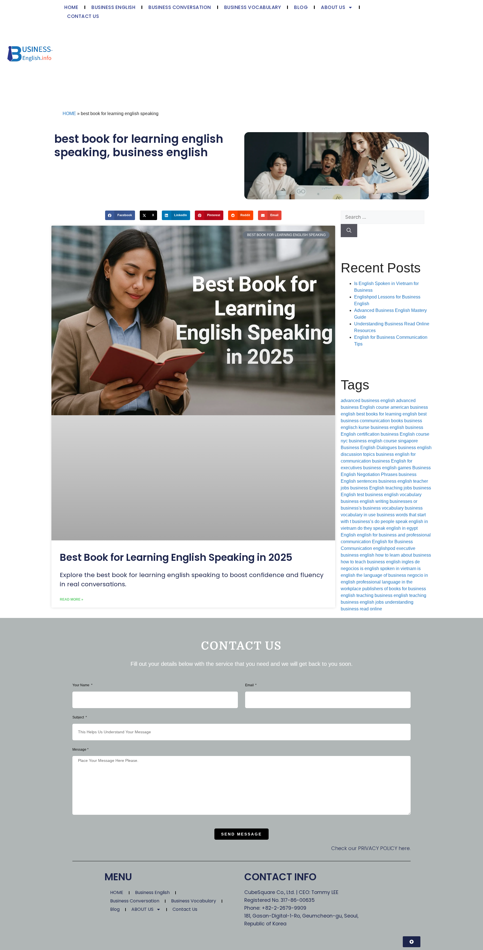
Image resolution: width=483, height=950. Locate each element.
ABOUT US (333, 7)
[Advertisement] (222, 63)
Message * (80, 749)
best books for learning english (386, 414)
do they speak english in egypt (387, 528)
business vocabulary (383, 508)
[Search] (349, 230)
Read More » (71, 599)
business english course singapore (383, 440)
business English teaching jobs (381, 487)
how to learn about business (403, 555)
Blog (301, 7)
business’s (362, 521)
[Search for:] (382, 217)
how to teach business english (371, 561)
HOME (71, 7)
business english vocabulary (393, 494)
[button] (120, 215)
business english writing (365, 501)
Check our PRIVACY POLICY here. (371, 848)
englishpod (384, 548)
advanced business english (368, 400)
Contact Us (83, 16)
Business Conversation (179, 7)
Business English (113, 7)
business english (160, 152)
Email (250, 685)
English (348, 535)
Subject (78, 717)
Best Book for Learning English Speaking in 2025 (176, 557)
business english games (387, 467)
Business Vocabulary (252, 7)
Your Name (81, 685)
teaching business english (382, 595)
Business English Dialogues (369, 447)
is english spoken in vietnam (388, 568)
